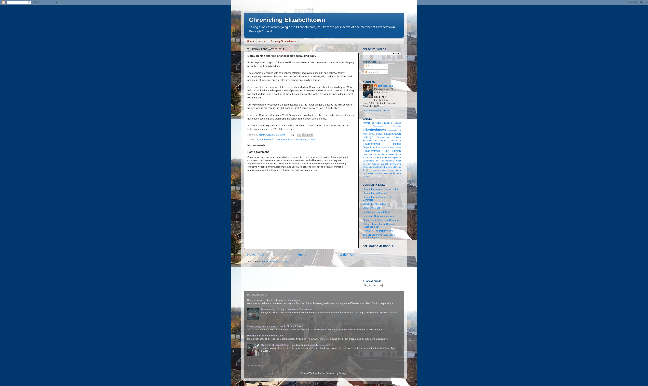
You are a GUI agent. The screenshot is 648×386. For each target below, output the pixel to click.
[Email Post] (292, 134)
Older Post (347, 254)
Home (250, 41)
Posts (370, 66)
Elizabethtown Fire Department (382, 140)
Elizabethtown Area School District (381, 189)
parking (397, 170)
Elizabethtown (263, 139)
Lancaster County (371, 154)
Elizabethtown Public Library (389, 148)
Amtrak (366, 123)
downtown (395, 164)
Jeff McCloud (385, 86)
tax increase (376, 173)
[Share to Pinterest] (311, 135)
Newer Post (255, 254)
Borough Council (381, 123)
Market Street (387, 154)
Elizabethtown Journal (374, 204)
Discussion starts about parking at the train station (274, 300)
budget (384, 164)
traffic (393, 173)
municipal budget (385, 170)
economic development (374, 167)
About (262, 41)
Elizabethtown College (389, 137)
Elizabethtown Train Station (382, 150)
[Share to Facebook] (308, 135)
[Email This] (298, 135)
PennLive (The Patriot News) (378, 231)
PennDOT (382, 157)
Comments (373, 72)
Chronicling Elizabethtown (287, 19)
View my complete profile (376, 110)
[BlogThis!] (302, 135)
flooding (366, 170)
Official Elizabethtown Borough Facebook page (379, 225)
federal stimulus (393, 167)
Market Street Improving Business (381, 220)
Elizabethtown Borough (375, 193)
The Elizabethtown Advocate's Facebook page (379, 236)
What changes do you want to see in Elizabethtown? (275, 326)
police (312, 139)
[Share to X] (305, 135)
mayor (374, 170)
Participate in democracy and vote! (265, 335)
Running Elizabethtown (283, 41)
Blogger (343, 373)
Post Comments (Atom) (274, 261)
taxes (385, 173)
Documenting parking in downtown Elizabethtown (287, 309)
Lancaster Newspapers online (379, 216)
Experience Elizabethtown (376, 212)
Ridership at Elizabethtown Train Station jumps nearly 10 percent (295, 345)
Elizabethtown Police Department (289, 139)
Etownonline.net (371, 208)
